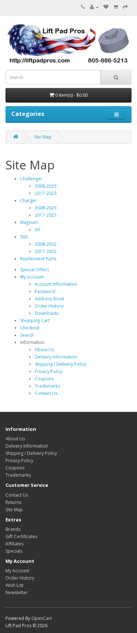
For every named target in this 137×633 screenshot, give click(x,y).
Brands (12, 529)
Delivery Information (56, 357)
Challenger (31, 179)
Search (27, 335)
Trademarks (47, 386)
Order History (49, 306)
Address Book (49, 299)
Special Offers (34, 270)
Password (45, 291)
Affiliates (14, 544)
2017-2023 (46, 193)
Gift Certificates (21, 536)
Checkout (29, 328)
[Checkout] (125, 7)
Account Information (56, 284)
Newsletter (16, 592)
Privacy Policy (48, 371)
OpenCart (41, 618)
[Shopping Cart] (115, 7)
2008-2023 (46, 186)
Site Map (43, 137)
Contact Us (46, 393)
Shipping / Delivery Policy (60, 364)
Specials (13, 551)
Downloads (46, 313)
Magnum (29, 222)
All (37, 230)
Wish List (14, 585)
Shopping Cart (35, 320)
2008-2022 (46, 244)
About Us (44, 349)
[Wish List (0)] (106, 7)
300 (24, 237)
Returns (13, 502)
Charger (28, 200)
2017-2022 (46, 251)
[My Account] (94, 7)
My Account (32, 277)
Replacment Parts (38, 259)
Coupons (44, 379)
